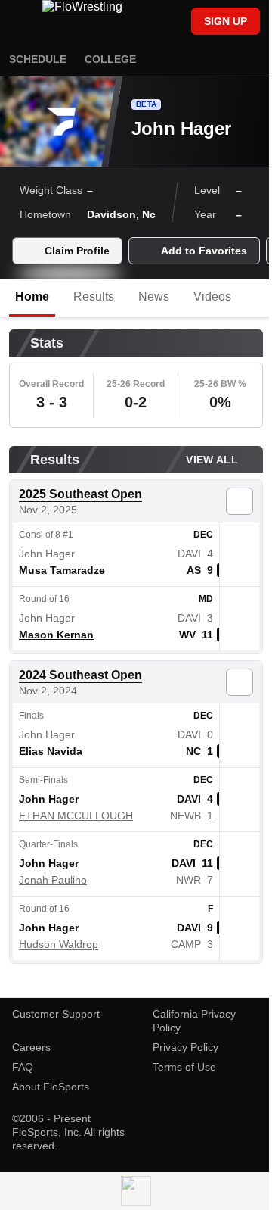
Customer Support (56, 1014)
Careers (31, 1047)
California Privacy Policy (194, 1021)
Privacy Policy (185, 1047)
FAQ (22, 1067)
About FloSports (50, 1087)
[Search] (172, 23)
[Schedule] (146, 23)
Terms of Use (184, 1067)
